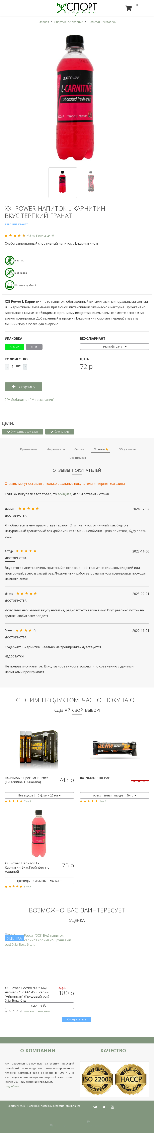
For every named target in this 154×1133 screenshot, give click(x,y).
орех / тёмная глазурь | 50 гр (113, 795)
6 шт (34, 347)
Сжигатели (108, 22)
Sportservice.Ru (16, 1106)
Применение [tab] (28, 449)
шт (18, 366)
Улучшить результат (24, 431)
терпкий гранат (114, 346)
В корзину (26, 386)
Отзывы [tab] (99, 449)
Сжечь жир (61, 431)
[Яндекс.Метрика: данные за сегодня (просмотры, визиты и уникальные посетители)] (95, 1123)
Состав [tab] (79, 449)
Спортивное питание (68, 22)
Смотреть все (76, 1019)
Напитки (94, 22)
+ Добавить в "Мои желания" (31, 399)
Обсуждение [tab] (127, 449)
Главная (43, 22)
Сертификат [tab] (78, 458)
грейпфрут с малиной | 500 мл (38, 881)
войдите (64, 494)
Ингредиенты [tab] (56, 449)
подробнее (12, 1086)
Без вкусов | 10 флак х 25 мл (38, 795)
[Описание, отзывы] (39, 748)
